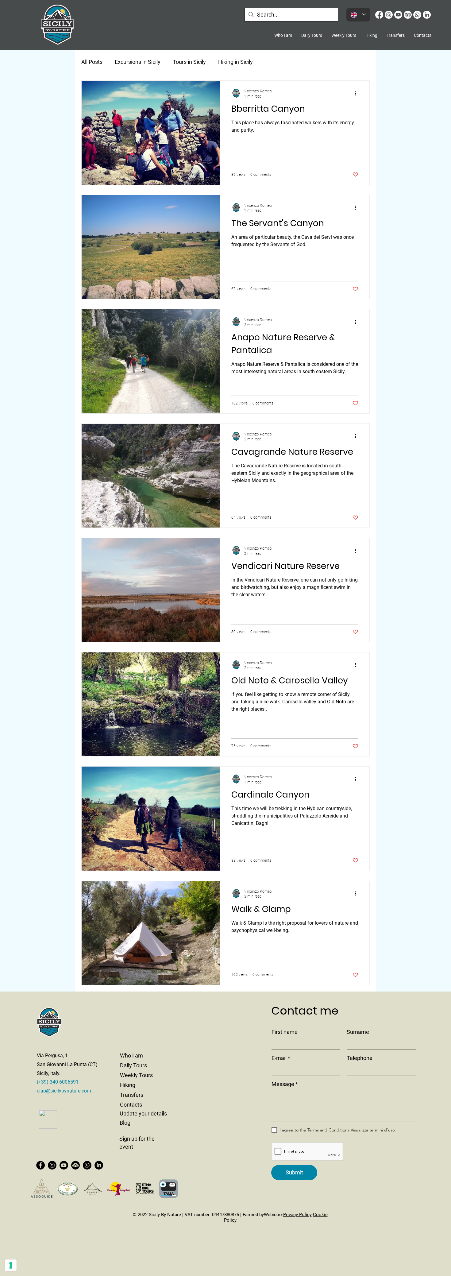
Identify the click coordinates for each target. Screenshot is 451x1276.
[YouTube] (398, 15)
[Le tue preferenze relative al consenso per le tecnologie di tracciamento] (11, 1265)
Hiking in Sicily (235, 62)
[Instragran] (389, 15)
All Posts (91, 62)
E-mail (279, 1058)
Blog (125, 1122)
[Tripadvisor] (408, 15)
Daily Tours (133, 1065)
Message (283, 1084)
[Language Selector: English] (358, 14)
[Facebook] (379, 15)
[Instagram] (52, 1165)
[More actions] (357, 93)
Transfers (131, 1095)
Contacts (131, 1104)
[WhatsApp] (417, 15)
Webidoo (273, 1214)
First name (285, 1032)
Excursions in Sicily (137, 62)
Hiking (127, 1085)
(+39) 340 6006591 (58, 1082)
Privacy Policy (297, 1214)
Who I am (131, 1055)
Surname (358, 1032)
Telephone (359, 1058)
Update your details (143, 1113)
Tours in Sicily (189, 62)
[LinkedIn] (427, 15)
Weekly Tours (136, 1075)
